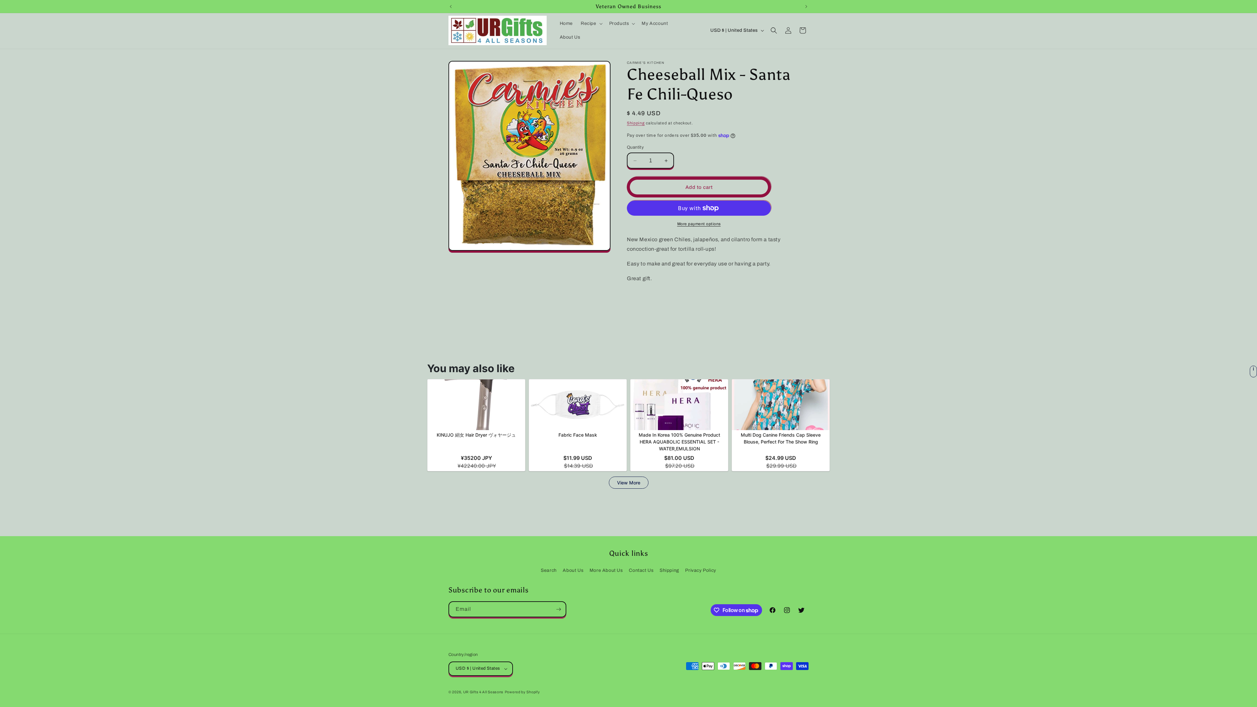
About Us (573, 570)
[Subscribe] (558, 609)
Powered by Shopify (522, 692)
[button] (591, 23)
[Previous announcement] (451, 6)
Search (549, 570)
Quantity (635, 147)
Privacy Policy (700, 570)
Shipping (636, 123)
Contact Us (641, 570)
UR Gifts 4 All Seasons (483, 692)
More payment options (699, 224)
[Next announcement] (806, 6)
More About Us (606, 570)
